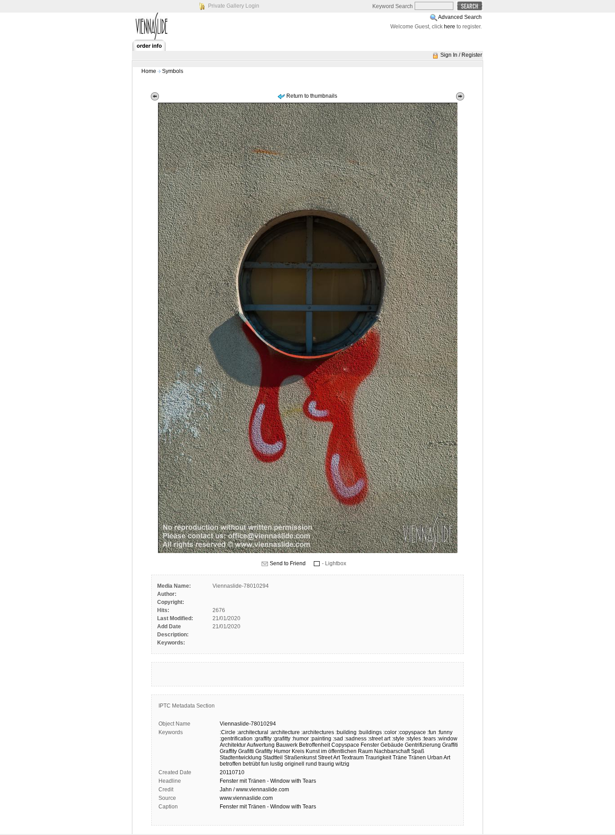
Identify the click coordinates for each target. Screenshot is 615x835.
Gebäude (391, 745)
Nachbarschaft (392, 751)
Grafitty (263, 751)
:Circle (227, 732)
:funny (445, 732)
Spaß (417, 751)
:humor (300, 738)
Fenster (370, 745)
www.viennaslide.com (246, 798)
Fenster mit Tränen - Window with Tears (268, 781)
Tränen (417, 757)
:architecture (285, 732)
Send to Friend (288, 563)
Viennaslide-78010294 (248, 724)
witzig (342, 764)
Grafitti (246, 751)
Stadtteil (273, 757)
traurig (326, 764)
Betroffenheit (314, 745)
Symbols (172, 71)
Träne (400, 757)
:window (447, 738)
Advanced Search (460, 17)
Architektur (233, 745)
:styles (413, 738)
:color (390, 732)
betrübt (251, 764)
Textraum (352, 757)
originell (294, 764)
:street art (379, 738)
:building (346, 732)
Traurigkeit (378, 757)
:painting (320, 738)
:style (398, 738)
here (449, 26)
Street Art (329, 757)
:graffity (262, 738)
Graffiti (450, 745)
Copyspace (345, 745)
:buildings (370, 732)
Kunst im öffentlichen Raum (339, 751)
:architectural (252, 732)
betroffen (230, 764)
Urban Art (438, 757)
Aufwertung (261, 745)
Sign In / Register (461, 55)
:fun (431, 732)
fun (265, 764)
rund (311, 764)
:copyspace (412, 732)
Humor (282, 751)
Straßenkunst (300, 757)
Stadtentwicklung (241, 757)
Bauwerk (287, 745)
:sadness (355, 738)
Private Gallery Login (233, 6)
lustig (276, 764)
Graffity (228, 751)
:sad (338, 738)
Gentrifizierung (423, 745)
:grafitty (281, 738)
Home (148, 71)
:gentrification (236, 738)
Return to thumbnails (311, 96)
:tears (429, 738)
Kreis (298, 751)
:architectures (317, 732)
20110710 (232, 772)
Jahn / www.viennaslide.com (254, 789)
